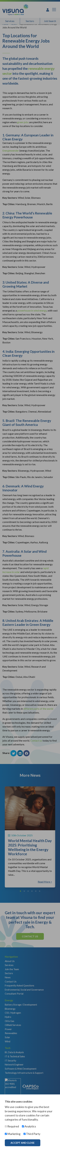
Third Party (33, 1134)
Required (13, 1126)
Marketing (13, 1134)
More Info (17, 1149)
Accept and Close (23, 1142)
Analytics (30, 1126)
